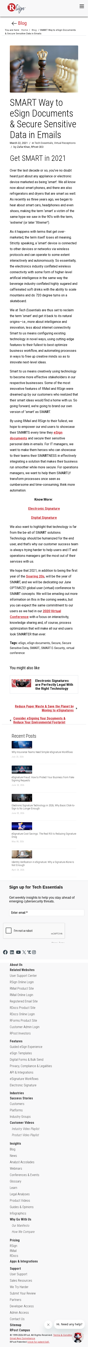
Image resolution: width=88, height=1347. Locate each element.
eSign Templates (21, 1053)
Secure (56, 643)
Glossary (15, 1181)
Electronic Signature (44, 509)
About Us (16, 965)
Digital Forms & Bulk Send (26, 1060)
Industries (17, 1093)
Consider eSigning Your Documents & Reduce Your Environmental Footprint (39, 720)
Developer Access (22, 1306)
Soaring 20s (35, 576)
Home (24, 30)
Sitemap (15, 1325)
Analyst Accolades (22, 1162)
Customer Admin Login (24, 1027)
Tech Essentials (44, 142)
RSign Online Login (22, 982)
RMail (13, 1251)
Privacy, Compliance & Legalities (31, 1066)
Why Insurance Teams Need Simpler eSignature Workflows (42, 752)
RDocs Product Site (22, 1008)
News (13, 1156)
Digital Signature (44, 518)
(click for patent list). (38, 1342)
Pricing (15, 1240)
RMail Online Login (21, 995)
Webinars (16, 1168)
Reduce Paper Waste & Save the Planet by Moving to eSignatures (44, 708)
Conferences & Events (24, 1175)
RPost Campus (20, 1330)
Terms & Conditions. (64, 1335)
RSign (13, 1246)
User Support (18, 1274)
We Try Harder (19, 1287)
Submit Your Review (23, 1293)
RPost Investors (20, 1033)
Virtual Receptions (65, 142)
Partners (15, 1300)
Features (16, 1041)
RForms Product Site (23, 1020)
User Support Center (23, 976)
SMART (35, 648)
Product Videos (20, 1201)
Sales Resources (21, 1281)
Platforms (16, 1110)
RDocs (14, 1256)
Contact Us (17, 1319)
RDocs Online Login (22, 1014)
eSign (22, 643)
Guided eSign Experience (26, 1047)
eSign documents (38, 643)
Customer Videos (22, 1123)
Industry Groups (20, 1117)
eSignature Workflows (24, 1079)
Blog (22, 23)
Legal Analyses (20, 1194)
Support (15, 1269)
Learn (13, 1188)
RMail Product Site (22, 988)
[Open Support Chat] (78, 1336)
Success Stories (21, 1098)
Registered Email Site (24, 1001)
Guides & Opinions (22, 1207)
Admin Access (19, 1313)
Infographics (18, 1213)
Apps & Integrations (24, 1261)
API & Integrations (21, 1072)
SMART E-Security (53, 648)
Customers (17, 1104)
